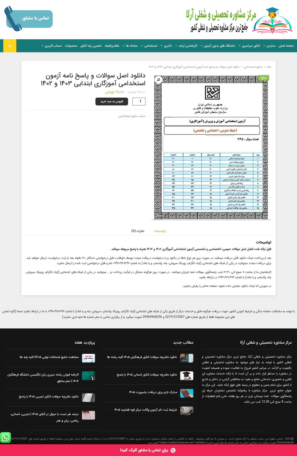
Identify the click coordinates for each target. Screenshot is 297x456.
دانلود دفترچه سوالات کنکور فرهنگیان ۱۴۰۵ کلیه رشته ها (142, 357)
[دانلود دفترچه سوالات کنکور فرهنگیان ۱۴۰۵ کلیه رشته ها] (186, 358)
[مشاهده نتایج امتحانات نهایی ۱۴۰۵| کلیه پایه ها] (88, 358)
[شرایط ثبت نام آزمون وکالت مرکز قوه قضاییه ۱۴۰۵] (186, 411)
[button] (158, 80)
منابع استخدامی (253, 67)
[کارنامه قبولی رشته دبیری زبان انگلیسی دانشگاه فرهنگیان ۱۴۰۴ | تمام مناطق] (88, 375)
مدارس (271, 45)
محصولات (71, 45)
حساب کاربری (53, 45)
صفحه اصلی (286, 45)
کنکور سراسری (251, 45)
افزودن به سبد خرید (111, 101)
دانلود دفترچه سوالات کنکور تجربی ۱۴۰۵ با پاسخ (49, 396)
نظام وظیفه (112, 45)
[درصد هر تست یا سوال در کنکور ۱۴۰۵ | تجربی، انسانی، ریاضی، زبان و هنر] (88, 415)
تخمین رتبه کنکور (91, 45)
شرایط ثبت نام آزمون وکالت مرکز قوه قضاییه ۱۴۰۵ (145, 409)
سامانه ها (132, 45)
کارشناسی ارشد (188, 45)
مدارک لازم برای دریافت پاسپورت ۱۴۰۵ (153, 392)
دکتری (168, 45)
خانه (269, 67)
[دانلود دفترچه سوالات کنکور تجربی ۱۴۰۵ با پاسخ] (88, 397)
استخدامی (150, 45)
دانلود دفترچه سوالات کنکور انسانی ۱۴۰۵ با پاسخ (147, 374)
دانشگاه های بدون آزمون (219, 45)
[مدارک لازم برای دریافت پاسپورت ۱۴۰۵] (186, 393)
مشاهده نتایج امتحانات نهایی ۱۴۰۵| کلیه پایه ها (49, 357)
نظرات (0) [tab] (137, 231)
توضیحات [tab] (160, 231)
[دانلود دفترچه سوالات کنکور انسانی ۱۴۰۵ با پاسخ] (186, 375)
